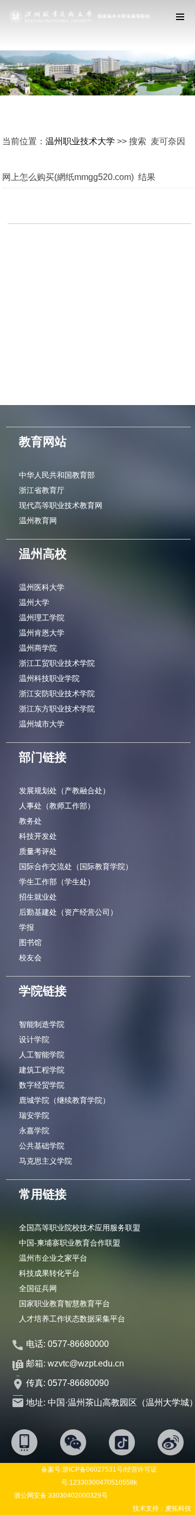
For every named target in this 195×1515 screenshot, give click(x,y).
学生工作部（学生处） (57, 881)
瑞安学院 (34, 1115)
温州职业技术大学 (80, 141)
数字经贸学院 (41, 1085)
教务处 (30, 821)
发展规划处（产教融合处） (64, 790)
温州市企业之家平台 (53, 1258)
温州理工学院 (41, 617)
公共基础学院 (41, 1145)
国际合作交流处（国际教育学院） (76, 866)
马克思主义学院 (45, 1161)
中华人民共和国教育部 (57, 475)
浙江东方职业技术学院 (57, 708)
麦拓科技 (178, 1508)
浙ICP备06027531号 (92, 1469)
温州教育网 (38, 520)
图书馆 (30, 942)
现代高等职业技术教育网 (60, 505)
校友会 (30, 957)
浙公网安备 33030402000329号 (61, 1495)
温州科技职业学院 (49, 678)
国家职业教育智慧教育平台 (64, 1303)
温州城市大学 (41, 724)
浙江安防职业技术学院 (57, 693)
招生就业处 (38, 897)
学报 (26, 927)
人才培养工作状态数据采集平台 (72, 1318)
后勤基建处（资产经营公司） (68, 912)
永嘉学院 (34, 1130)
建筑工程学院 (41, 1069)
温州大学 (34, 602)
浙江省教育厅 (41, 490)
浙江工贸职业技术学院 (57, 663)
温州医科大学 (41, 587)
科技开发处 (38, 836)
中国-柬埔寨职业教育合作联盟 (69, 1242)
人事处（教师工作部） (57, 805)
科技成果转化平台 (49, 1273)
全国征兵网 (38, 1288)
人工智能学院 (41, 1054)
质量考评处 (38, 851)
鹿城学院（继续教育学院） (64, 1100)
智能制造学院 (41, 1024)
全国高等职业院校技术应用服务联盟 (79, 1227)
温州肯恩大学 (41, 632)
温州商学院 (38, 648)
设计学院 (34, 1039)
